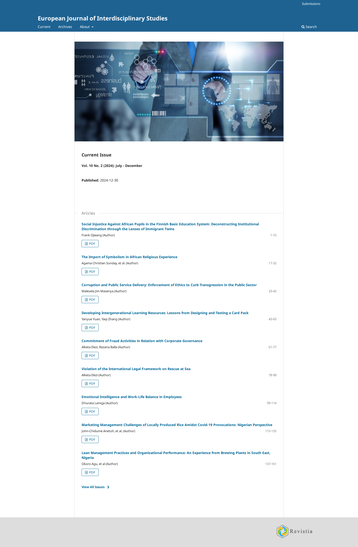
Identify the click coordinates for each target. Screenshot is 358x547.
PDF (91, 243)
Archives (65, 26)
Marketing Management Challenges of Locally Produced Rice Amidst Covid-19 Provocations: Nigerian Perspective (177, 424)
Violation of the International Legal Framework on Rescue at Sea (136, 368)
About (85, 26)
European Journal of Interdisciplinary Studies (103, 18)
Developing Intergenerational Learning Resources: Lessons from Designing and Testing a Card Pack (165, 312)
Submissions (311, 3)
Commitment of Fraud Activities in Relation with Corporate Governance (142, 340)
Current (44, 26)
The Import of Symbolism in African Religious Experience (129, 257)
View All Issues (93, 487)
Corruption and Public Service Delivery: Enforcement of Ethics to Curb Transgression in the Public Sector (169, 285)
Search (311, 26)
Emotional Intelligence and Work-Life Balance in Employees (132, 396)
